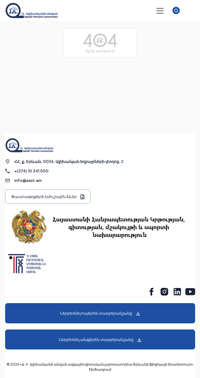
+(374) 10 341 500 (31, 170)
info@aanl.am (28, 180)
